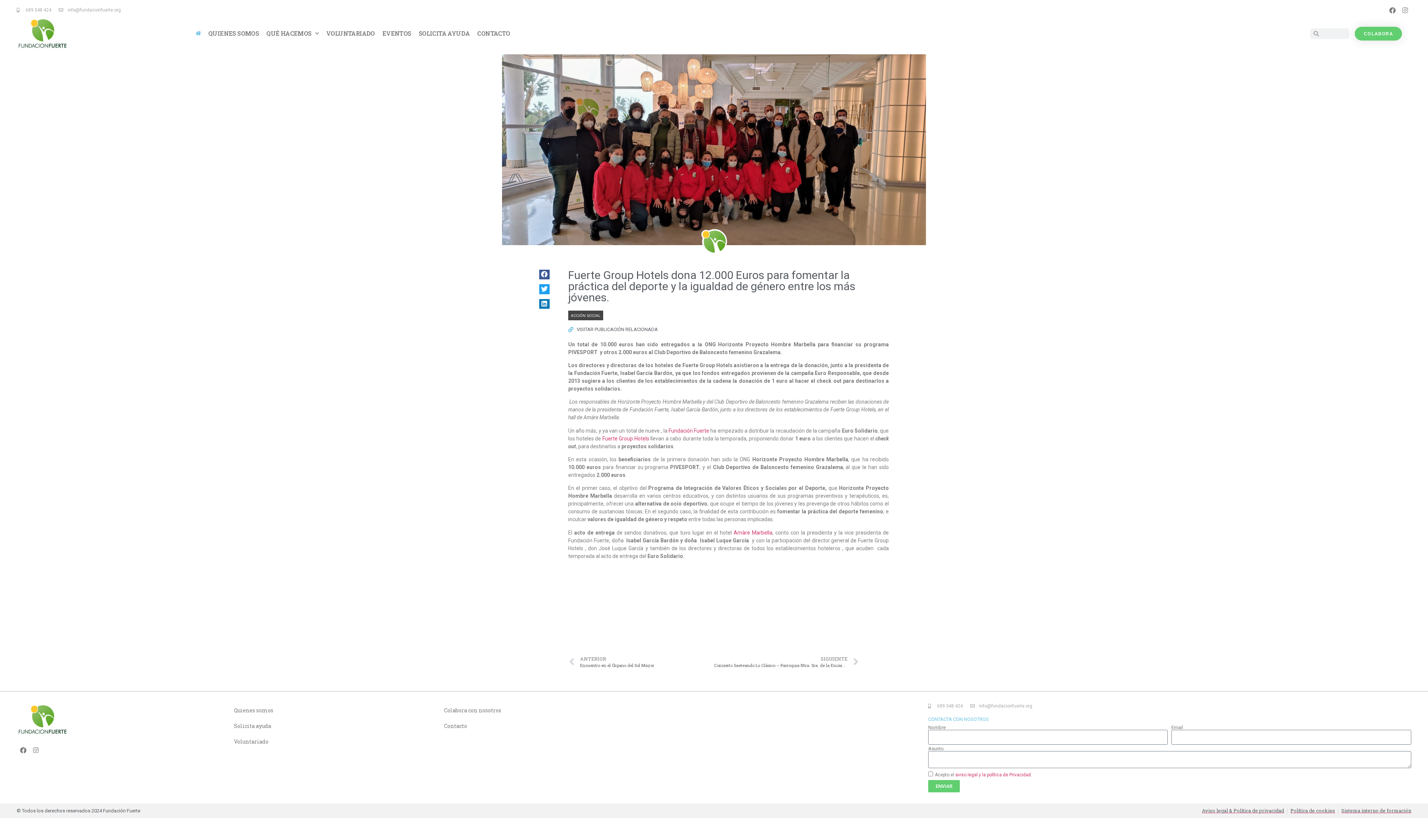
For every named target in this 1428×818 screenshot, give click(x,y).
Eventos (396, 33)
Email (1177, 727)
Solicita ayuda (444, 33)
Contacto (493, 33)
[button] (544, 274)
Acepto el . (983, 774)
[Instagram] (1405, 10)
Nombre (937, 727)
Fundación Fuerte (689, 431)
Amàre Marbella (753, 533)
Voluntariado (350, 33)
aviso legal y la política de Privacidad (993, 774)
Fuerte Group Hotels (625, 439)
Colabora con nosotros (472, 710)
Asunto (936, 748)
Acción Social (586, 315)
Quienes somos (233, 33)
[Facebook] (1392, 10)
